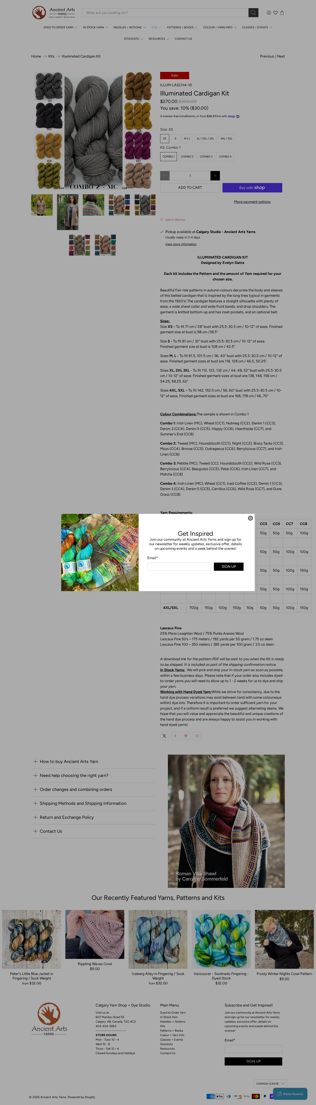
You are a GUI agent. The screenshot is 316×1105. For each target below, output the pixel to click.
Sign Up (229, 566)
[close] (250, 518)
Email (152, 558)
